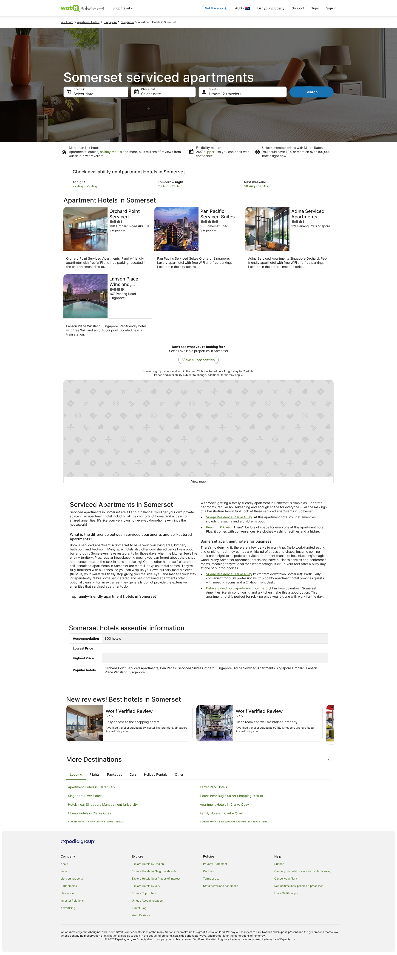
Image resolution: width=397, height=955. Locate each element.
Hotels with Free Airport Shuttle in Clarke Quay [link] (234, 822)
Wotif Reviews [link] (141, 915)
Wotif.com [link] (67, 22)
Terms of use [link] (211, 878)
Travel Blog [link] (139, 908)
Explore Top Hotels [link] (144, 893)
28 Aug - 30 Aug (256, 186)
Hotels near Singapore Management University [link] (103, 804)
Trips (315, 8)
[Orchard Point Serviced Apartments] (107, 239)
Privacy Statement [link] (215, 864)
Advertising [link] (68, 908)
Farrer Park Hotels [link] (213, 787)
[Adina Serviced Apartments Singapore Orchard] (289, 239)
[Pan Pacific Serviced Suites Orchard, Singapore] (198, 239)
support (210, 152)
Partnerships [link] (69, 886)
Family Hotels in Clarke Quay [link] (221, 813)
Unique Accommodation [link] (147, 900)
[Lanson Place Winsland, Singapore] (107, 306)
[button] (198, 759)
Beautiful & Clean (219, 527)
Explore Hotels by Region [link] (148, 864)
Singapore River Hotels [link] (85, 796)
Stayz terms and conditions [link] (220, 886)
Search (312, 92)
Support (298, 8)
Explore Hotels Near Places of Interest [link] (156, 878)
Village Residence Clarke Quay (229, 517)
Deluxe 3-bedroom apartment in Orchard (237, 588)
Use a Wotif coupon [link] (286, 893)
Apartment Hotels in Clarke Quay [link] (224, 804)
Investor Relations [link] (72, 900)
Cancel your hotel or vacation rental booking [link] (302, 871)
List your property (270, 8)
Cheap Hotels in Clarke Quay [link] (89, 813)
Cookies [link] (208, 871)
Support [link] (279, 864)
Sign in (331, 8)
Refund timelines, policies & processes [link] (298, 886)
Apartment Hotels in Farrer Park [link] (91, 787)
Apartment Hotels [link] (88, 22)
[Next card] (333, 724)
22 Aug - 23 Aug (85, 186)
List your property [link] (72, 878)
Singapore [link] (110, 22)
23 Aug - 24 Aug (170, 186)
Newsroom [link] (67, 893)
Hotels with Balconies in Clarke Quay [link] (95, 822)
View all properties (198, 360)
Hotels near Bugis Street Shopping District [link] (231, 796)
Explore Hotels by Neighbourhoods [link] (154, 871)
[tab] (76, 774)
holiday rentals (111, 152)
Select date (83, 94)
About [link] (64, 864)
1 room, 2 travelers (225, 94)
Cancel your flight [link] (285, 878)
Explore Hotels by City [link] (146, 886)
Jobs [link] (64, 871)
